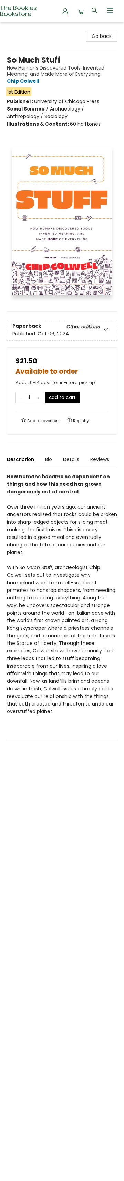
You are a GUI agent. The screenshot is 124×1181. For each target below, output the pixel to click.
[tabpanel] (62, 606)
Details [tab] (71, 459)
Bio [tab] (48, 459)
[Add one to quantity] (38, 397)
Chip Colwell (23, 80)
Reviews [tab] (99, 459)
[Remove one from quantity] (20, 397)
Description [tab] (20, 459)
